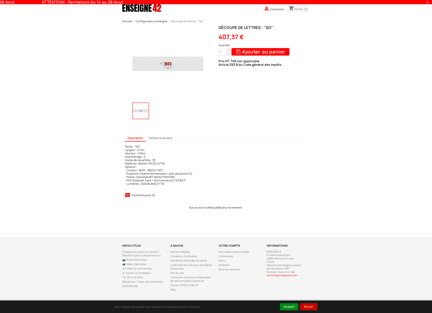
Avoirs (222, 260)
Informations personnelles (234, 251)
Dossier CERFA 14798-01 (184, 285)
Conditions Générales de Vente (188, 260)
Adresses (224, 265)
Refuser (308, 306)
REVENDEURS (130, 286)
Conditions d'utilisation (183, 256)
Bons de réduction (229, 269)
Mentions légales (180, 251)
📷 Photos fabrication (134, 259)
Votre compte (229, 246)
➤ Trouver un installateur (136, 273)
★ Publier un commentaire (137, 268)
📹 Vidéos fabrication (134, 264)
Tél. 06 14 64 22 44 (132, 277)
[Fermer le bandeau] (428, 2)
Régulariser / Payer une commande (142, 281)
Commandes (226, 256)
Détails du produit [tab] (160, 138)
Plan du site (177, 273)
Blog (173, 289)
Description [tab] (135, 138)
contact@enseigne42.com (282, 275)
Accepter (289, 306)
